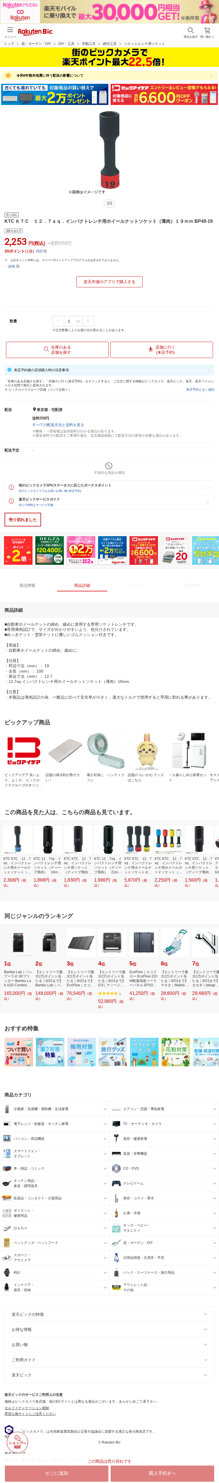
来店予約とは (195, 389)
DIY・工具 (66, 44)
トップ (9, 44)
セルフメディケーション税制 (27, 1408)
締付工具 (110, 44)
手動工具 (89, 44)
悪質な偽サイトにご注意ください (30, 1414)
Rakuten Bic (35, 33)
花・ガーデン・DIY (36, 44)
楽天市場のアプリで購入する (109, 281)
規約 (211, 389)
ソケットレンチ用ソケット (144, 44)
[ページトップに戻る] (210, 1464)
